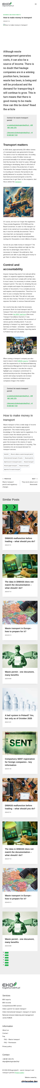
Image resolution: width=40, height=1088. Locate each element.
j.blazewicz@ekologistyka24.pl (18, 133)
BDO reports (6, 1000)
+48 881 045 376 (8, 1059)
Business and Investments (12, 14)
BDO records (6, 1003)
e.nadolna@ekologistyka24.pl (18, 125)
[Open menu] (36, 4)
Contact (5, 1033)
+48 (31, 125)
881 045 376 (12, 128)
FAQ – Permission (10, 1042)
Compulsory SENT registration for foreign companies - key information (20, 762)
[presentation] (20, 522)
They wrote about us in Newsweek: (30, 481)
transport (18, 182)
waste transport (29, 462)
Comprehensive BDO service (12, 1006)
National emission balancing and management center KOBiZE (18, 1016)
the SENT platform (19, 314)
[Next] (14, 507)
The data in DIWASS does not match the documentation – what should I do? (19, 585)
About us (5, 1030)
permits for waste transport (12, 469)
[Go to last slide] (6, 507)
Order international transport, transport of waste (19, 1012)
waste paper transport (10, 465)
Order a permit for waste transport (14, 1009)
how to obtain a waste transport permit (22, 454)
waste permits (29, 458)
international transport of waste (13, 458)
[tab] (7, 952)
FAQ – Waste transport (12, 1039)
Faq (3, 1036)
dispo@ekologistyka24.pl (10, 1061)
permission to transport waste (13, 462)
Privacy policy (7, 1046)
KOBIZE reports (23, 361)
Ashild (6, 454)
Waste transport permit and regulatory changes (9, 483)
